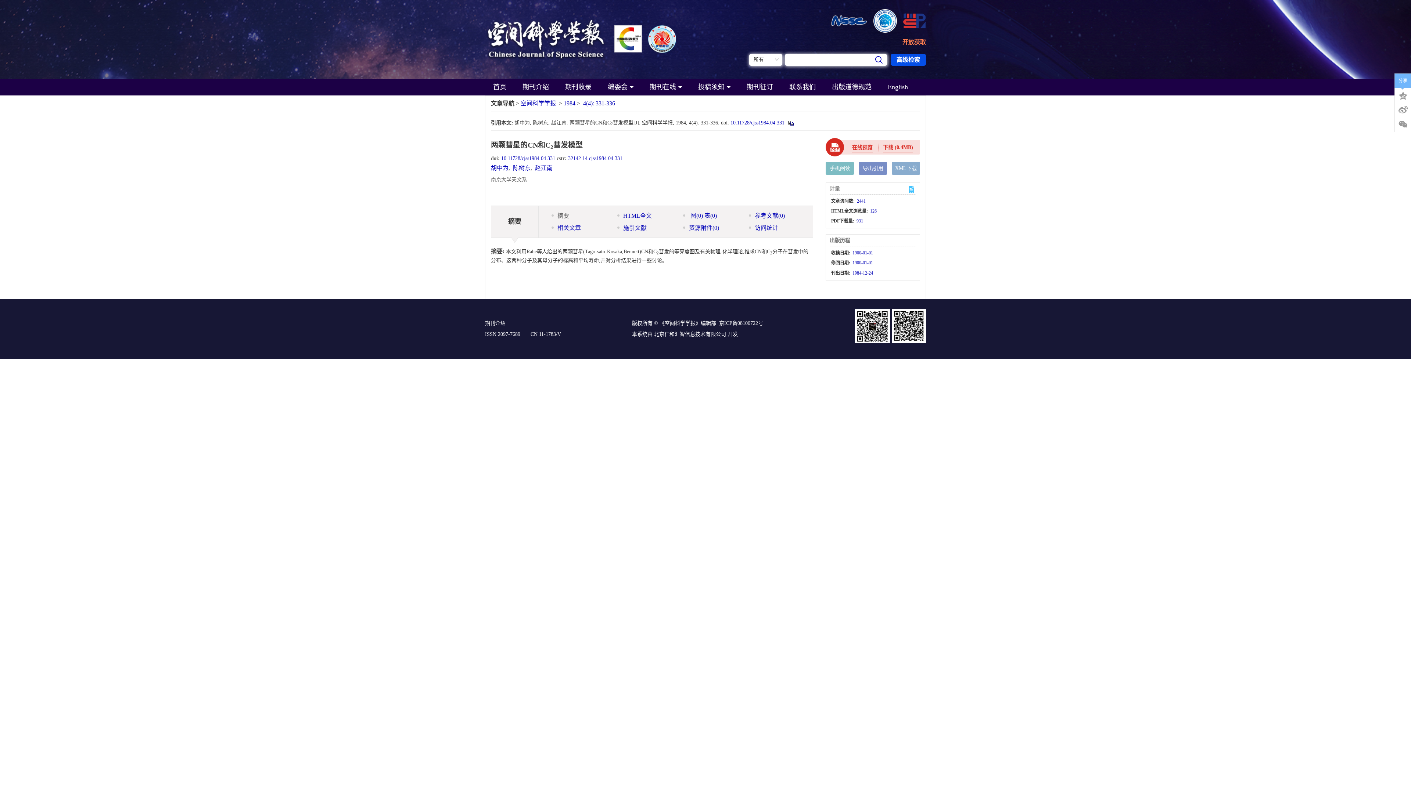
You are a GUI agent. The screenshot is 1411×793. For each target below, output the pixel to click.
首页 (499, 87)
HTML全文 (637, 216)
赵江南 (544, 168)
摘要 (563, 216)
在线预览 (862, 147)
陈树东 (522, 168)
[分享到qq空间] (1403, 95)
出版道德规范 (852, 87)
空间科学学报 (538, 103)
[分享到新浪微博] (1403, 110)
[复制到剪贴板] (790, 123)
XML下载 (906, 168)
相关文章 (569, 228)
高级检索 (908, 60)
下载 (898, 147)
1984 (569, 103)
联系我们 (802, 87)
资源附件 (704, 228)
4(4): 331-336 (599, 103)
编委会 (618, 87)
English (898, 87)
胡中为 (500, 168)
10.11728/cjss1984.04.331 (757, 123)
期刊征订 (760, 87)
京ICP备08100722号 (741, 323)
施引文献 (635, 228)
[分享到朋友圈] (1403, 124)
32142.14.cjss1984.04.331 (595, 158)
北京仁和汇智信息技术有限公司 (690, 334)
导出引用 (873, 168)
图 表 (703, 216)
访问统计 (766, 228)
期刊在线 (663, 87)
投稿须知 (711, 87)
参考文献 (770, 216)
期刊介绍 (536, 87)
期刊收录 (578, 87)
